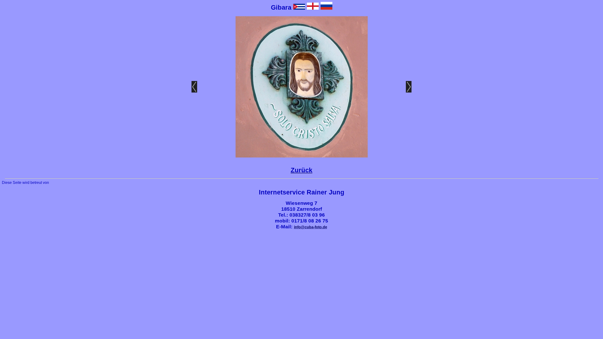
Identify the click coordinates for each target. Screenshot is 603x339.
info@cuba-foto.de (310, 227)
